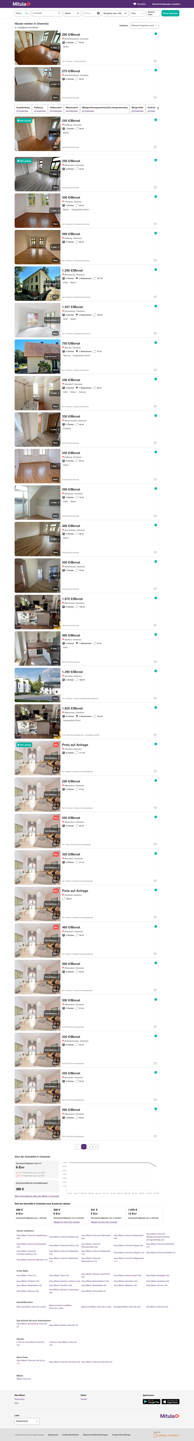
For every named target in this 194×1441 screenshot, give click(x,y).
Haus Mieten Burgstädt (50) (157, 1275)
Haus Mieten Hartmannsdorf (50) (127, 1275)
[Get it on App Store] (170, 1402)
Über (17, 1403)
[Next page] (95, 1146)
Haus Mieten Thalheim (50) (28, 1281)
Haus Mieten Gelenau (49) (28, 1291)
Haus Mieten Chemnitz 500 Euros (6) (96, 1361)
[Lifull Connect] (166, 1436)
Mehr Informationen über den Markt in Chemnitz (37, 1196)
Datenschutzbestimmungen (95, 1434)
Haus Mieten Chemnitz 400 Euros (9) (64, 1361)
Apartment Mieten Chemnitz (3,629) (96, 1306)
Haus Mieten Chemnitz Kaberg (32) (64, 1236)
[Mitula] (22, 4)
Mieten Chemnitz (24, 1378)
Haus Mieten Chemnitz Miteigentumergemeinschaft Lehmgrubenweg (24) (157, 1236)
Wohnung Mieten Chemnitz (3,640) (31, 1306)
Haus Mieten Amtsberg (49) (157, 1281)
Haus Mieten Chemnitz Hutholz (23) (64, 1245)
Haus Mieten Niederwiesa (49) (29, 1285)
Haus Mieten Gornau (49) (157, 1285)
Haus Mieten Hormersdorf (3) (93, 1291)
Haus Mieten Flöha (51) (26, 1275)
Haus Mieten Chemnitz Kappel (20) (128, 1245)
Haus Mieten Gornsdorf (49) (125, 1281)
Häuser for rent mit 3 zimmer (104, 1222)
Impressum (53, 1434)
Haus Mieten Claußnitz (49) (60, 1285)
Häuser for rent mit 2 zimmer (66, 1222)
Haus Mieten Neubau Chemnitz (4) (63, 1325)
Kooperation (20, 1399)
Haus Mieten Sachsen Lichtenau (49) (64, 1281)
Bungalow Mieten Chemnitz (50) (127, 1306)
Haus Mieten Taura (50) (59, 1275)
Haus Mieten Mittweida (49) (125, 1285)
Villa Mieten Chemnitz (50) (157, 1306)
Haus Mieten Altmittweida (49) (94, 1285)
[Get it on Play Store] (151, 1402)
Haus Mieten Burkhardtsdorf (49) (95, 1281)
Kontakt (84, 1399)
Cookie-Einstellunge (121, 1434)
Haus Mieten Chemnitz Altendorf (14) (32, 1259)
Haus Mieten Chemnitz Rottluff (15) (161, 1252)
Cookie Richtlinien (70, 1434)
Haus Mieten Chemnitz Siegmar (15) (129, 1252)
